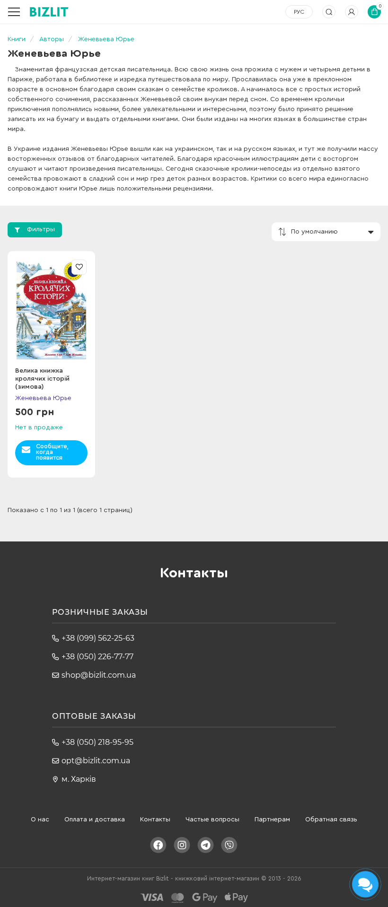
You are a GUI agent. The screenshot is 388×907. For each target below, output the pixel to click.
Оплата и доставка (94, 819)
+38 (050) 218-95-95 (97, 742)
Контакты (155, 819)
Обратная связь (331, 819)
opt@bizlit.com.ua (96, 760)
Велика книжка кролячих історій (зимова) (42, 378)
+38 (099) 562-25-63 (98, 638)
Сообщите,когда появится (52, 452)
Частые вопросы (212, 819)
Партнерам (272, 819)
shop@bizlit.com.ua (99, 675)
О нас (40, 819)
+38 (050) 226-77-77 (97, 656)
